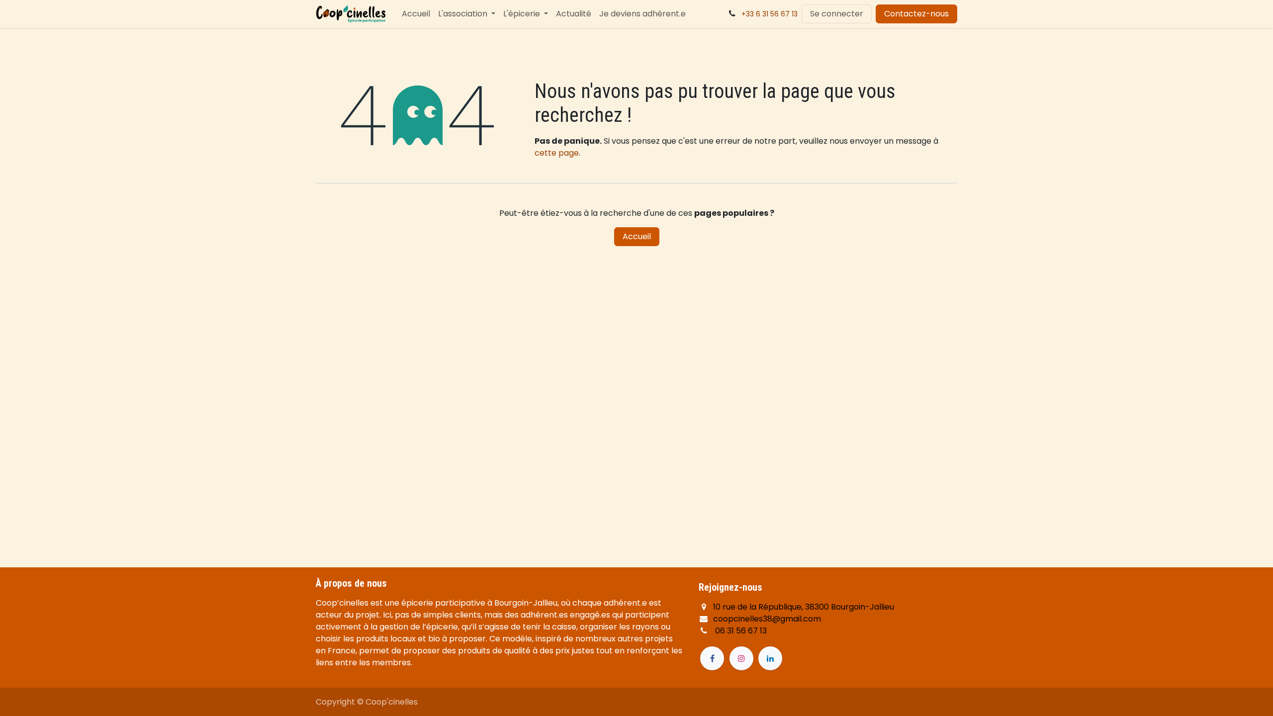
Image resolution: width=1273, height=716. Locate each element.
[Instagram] (741, 658)
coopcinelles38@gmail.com (767, 619)
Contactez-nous (916, 13)
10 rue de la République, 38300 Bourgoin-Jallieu (803, 607)
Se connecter (836, 13)
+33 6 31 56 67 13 (769, 14)
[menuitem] (416, 14)
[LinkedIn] (770, 658)
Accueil (637, 236)
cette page (557, 153)
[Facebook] (712, 658)
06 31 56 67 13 (741, 630)
